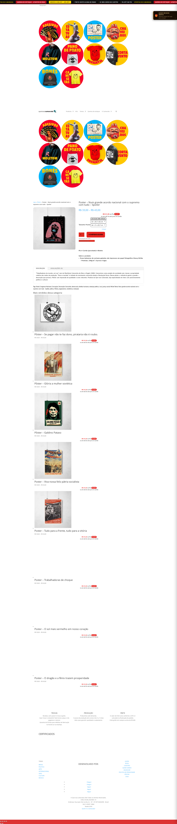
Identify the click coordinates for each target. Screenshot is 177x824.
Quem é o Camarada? (88, 809)
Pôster (39, 202)
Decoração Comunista (65, 286)
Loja (34, 202)
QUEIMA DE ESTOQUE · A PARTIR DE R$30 (31, 2)
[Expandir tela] (2, 821)
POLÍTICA (41, 767)
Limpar (104, 229)
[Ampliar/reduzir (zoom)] (0, 821)
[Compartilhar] (4, 821)
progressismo (62, 289)
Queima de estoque (94, 111)
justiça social (106, 286)
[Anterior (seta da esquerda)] (0, 823)
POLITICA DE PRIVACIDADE (127, 772)
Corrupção (55, 286)
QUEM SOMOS (127, 768)
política (52, 289)
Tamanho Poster (85, 224)
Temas (82, 111)
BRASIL (41, 765)
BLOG (127, 763)
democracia (75, 286)
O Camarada (106, 111)
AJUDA (127, 761)
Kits (76, 111)
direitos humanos (84, 286)
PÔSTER (127, 774)
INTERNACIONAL (44, 771)
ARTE (40, 769)
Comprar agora (96, 234)
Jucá (100, 286)
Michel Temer (114, 286)
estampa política (94, 286)
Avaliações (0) (57, 268)
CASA (127, 776)
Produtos (69, 111)
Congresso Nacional (45, 286)
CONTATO (127, 765)
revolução (76, 289)
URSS (40, 773)
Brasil (37, 286)
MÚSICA (41, 778)
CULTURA (41, 775)
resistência (70, 289)
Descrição (40, 268)
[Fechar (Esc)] (6, 821)
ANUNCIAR (127, 770)
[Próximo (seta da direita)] (2, 823)
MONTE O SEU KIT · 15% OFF (60, 2)
